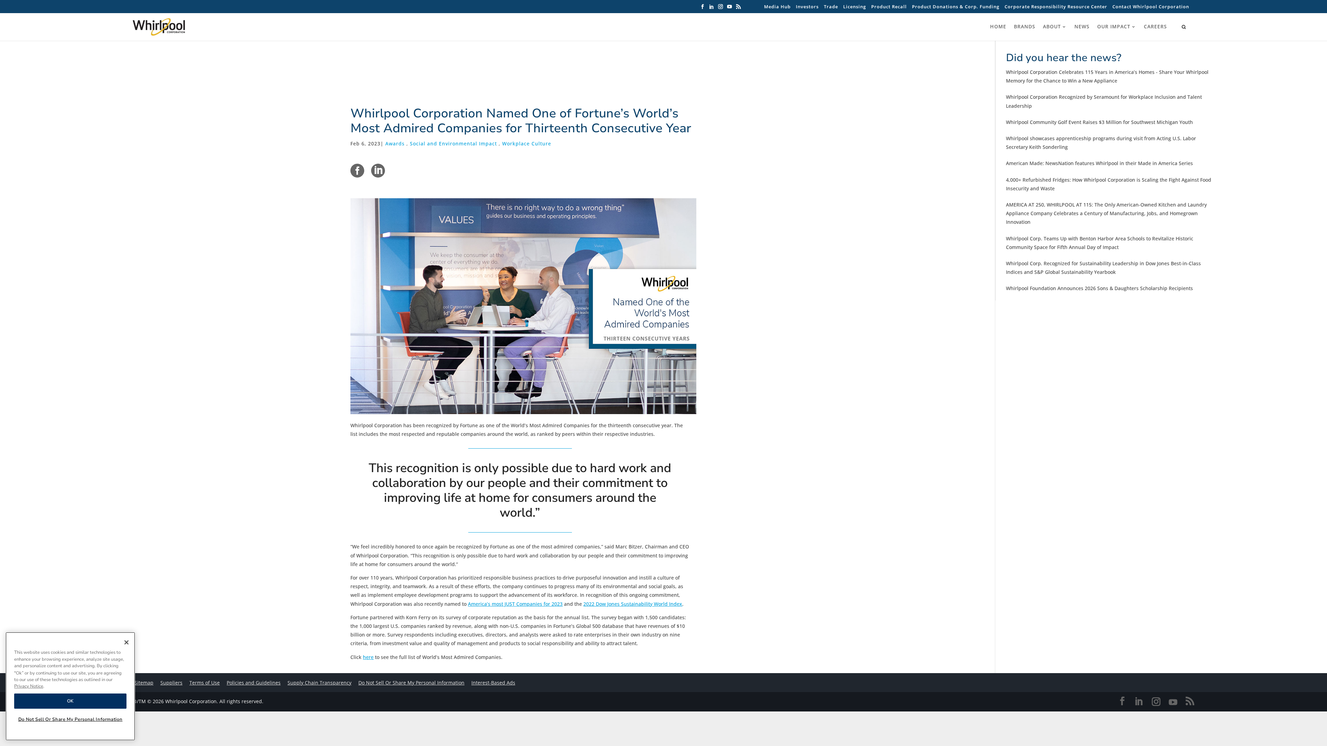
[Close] (126, 642)
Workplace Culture (526, 143)
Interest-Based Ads (493, 682)
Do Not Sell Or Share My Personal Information (70, 719)
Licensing (854, 6)
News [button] (1082, 26)
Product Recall (889, 6)
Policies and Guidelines (254, 682)
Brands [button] (1024, 26)
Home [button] (998, 26)
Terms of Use (204, 682)
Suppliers (171, 682)
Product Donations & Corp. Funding (955, 6)
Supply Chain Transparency (319, 682)
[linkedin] (378, 171)
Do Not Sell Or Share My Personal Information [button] (411, 682)
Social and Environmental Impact (453, 143)
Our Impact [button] (1113, 26)
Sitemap (143, 682)
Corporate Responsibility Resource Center (1056, 6)
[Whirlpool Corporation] (174, 27)
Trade (831, 6)
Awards (395, 143)
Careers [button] (1155, 26)
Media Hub (777, 6)
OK (70, 701)
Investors (807, 6)
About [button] (1052, 26)
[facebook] (357, 171)
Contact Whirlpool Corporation (1150, 6)
